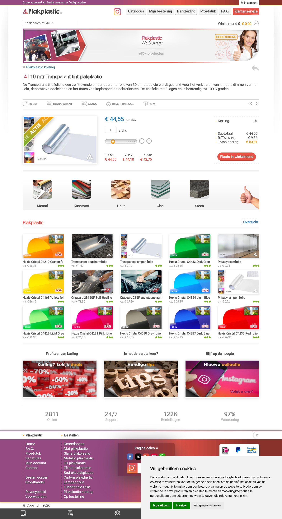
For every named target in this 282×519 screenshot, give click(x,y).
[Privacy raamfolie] (239, 257)
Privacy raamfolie (229, 262)
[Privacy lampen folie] (239, 293)
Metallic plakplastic (79, 458)
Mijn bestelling (160, 11)
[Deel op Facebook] (130, 458)
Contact (31, 468)
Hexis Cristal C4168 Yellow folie (44, 297)
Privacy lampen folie (231, 297)
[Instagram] (119, 14)
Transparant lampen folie (136, 262)
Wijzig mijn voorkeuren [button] (207, 505)
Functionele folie (77, 487)
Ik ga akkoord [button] (161, 505)
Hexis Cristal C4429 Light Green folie (48, 333)
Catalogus (136, 11)
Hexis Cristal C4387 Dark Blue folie (192, 333)
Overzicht (250, 222)
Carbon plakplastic (78, 477)
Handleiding (186, 11)
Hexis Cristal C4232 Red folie (238, 333)
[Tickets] (70, 515)
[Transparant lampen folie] (141, 257)
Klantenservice (246, 11)
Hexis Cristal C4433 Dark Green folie (193, 262)
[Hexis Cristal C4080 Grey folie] (141, 329)
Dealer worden (36, 477)
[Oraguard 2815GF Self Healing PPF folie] (92, 293)
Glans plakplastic (77, 453)
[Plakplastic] (42, 13)
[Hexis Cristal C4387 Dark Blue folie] (190, 329)
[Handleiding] (141, 397)
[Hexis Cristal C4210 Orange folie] (44, 257)
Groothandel (35, 482)
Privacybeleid (35, 492)
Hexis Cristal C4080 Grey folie (140, 333)
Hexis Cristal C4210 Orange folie (45, 262)
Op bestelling (74, 496)
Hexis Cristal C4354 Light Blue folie (193, 297)
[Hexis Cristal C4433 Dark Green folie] (190, 257)
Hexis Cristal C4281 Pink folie (91, 333)
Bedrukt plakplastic (78, 473)
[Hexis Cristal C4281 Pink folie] (92, 329)
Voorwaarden (35, 496)
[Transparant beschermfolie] (92, 257)
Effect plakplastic (77, 468)
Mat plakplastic (76, 449)
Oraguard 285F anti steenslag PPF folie (146, 297)
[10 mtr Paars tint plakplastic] (250, 104)
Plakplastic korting (40, 67)
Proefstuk (208, 11)
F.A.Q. (225, 11)
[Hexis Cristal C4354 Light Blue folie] (190, 293)
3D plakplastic (75, 463)
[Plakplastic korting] (60, 397)
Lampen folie (74, 482)
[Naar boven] (256, 438)
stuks (122, 130)
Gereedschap (74, 444)
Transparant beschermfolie (89, 262)
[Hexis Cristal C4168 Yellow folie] (44, 293)
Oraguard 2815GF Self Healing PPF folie (98, 297)
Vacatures (33, 458)
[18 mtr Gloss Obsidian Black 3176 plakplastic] (258, 104)
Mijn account (35, 463)
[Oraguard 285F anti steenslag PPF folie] (141, 293)
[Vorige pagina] (255, 71)
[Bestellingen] (23, 515)
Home (30, 444)
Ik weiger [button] (181, 505)
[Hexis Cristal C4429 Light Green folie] (44, 329)
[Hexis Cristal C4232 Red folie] (239, 329)
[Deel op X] (137, 458)
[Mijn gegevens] (117, 515)
